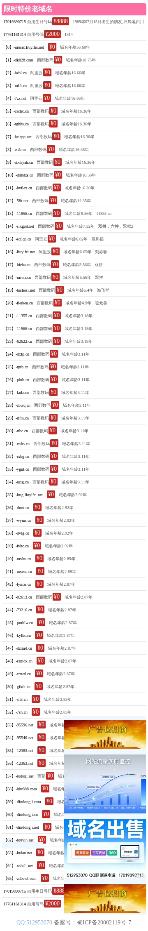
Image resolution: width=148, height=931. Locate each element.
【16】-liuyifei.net (19, 252)
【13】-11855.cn (17, 213)
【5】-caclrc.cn (16, 111)
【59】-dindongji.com (22, 801)
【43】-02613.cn (17, 597)
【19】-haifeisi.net (19, 290)
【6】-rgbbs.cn (16, 124)
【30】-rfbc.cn (15, 431)
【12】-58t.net (15, 200)
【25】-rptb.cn (15, 367)
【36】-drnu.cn (16, 507)
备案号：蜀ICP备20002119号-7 (92, 922)
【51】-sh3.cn (15, 699)
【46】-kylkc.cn (17, 635)
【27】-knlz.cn (16, 392)
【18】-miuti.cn (17, 277)
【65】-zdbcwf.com (20, 878)
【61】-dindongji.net (21, 827)
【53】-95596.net (18, 725)
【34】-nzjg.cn (16, 482)
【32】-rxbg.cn (16, 456)
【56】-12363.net (18, 763)
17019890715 (14, 21)
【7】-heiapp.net (17, 136)
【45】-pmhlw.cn (18, 622)
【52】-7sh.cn (15, 712)
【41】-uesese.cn (17, 571)
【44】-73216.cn (17, 610)
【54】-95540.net (18, 737)
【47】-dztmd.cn (17, 648)
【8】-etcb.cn (14, 149)
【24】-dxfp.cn (16, 354)
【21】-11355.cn (17, 315)
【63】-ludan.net (17, 853)
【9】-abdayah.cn (18, 162)
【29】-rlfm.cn (16, 418)
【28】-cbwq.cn (16, 405)
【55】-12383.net (18, 750)
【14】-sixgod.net (18, 226)
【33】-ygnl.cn (16, 469)
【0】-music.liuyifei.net (23, 47)
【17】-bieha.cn (16, 264)
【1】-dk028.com (18, 60)
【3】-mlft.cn (15, 85)
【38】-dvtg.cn (16, 533)
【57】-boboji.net (18, 776)
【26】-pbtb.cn (16, 379)
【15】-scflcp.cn (17, 239)
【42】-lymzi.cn (17, 584)
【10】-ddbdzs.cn (18, 175)
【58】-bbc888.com (20, 789)
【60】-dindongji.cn (20, 814)
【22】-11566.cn (17, 328)
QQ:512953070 (35, 922)
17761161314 (14, 34)
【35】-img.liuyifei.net (23, 495)
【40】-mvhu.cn (17, 558)
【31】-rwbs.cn (16, 443)
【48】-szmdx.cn (17, 661)
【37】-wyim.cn (17, 520)
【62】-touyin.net (18, 840)
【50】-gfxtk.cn (16, 686)
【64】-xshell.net (18, 865)
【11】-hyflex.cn (17, 188)
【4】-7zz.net (14, 98)
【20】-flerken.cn (18, 303)
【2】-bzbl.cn (15, 73)
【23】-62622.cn (17, 341)
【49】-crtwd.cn (17, 674)
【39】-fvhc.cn (16, 546)
